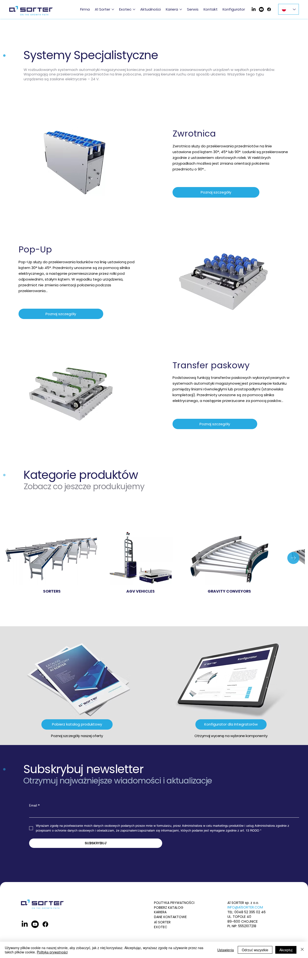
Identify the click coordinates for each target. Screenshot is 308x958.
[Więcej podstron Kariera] (181, 9)
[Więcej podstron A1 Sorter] (113, 9)
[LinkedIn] (253, 9)
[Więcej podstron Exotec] (134, 9)
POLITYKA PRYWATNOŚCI (174, 902)
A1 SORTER (162, 922)
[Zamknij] (302, 949)
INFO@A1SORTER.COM (245, 907)
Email (34, 805)
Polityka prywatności (52, 952)
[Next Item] (293, 558)
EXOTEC (160, 927)
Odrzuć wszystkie (255, 949)
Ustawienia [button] (225, 949)
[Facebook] (269, 9)
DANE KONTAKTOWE (170, 916)
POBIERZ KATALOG (168, 907)
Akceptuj (285, 949)
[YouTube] (261, 9)
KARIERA (160, 912)
